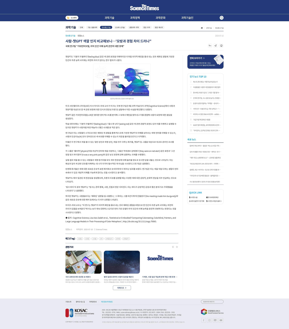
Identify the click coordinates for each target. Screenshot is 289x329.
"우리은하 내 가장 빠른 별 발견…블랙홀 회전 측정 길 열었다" (207, 176)
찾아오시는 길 (80, 302)
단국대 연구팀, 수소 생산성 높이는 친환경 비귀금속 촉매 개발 (207, 98)
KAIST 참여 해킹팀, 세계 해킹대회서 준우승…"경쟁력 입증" (207, 125)
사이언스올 (194, 197)
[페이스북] (203, 320)
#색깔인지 (109, 239)
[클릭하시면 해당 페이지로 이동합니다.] (144, 7)
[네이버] (215, 320)
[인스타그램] (209, 320)
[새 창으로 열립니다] (79, 313)
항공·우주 (146, 27)
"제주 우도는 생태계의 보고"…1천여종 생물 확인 (205, 158)
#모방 (87, 239)
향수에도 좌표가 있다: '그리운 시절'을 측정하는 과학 (207, 92)
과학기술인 (187, 18)
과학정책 (135, 18)
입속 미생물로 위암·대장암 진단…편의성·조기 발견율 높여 (207, 152)
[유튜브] (221, 320)
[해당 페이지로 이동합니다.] (83, 262)
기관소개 (68, 302)
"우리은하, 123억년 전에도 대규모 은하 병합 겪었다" (207, 130)
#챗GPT (126, 239)
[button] (173, 246)
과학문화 (160, 18)
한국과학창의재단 (213, 197)
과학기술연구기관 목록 (197, 201)
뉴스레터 (74, 18)
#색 (101, 239)
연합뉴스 (81, 35)
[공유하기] (210, 45)
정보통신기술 (106, 27)
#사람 (94, 239)
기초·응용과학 (92, 27)
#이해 (118, 239)
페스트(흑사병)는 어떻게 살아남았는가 (205, 82)
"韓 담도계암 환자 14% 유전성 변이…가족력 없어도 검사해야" (207, 164)
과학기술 (109, 18)
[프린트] (221, 45)
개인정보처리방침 (106, 302)
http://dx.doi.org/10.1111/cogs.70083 (139, 221)
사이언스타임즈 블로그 (214, 201)
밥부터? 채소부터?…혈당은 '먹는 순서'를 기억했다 (206, 146)
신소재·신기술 (120, 27)
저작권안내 (92, 302)
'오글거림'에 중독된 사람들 (201, 119)
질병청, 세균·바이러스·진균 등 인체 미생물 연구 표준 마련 (207, 170)
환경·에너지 (159, 27)
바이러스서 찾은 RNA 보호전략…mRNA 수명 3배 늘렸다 (207, 114)
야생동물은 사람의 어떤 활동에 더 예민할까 (206, 87)
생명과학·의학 (134, 27)
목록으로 (120, 287)
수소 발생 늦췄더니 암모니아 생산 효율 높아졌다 (205, 181)
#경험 (80, 239)
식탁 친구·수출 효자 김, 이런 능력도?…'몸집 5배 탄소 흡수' (207, 109)
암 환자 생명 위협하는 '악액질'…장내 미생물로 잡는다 (207, 103)
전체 (81, 27)
